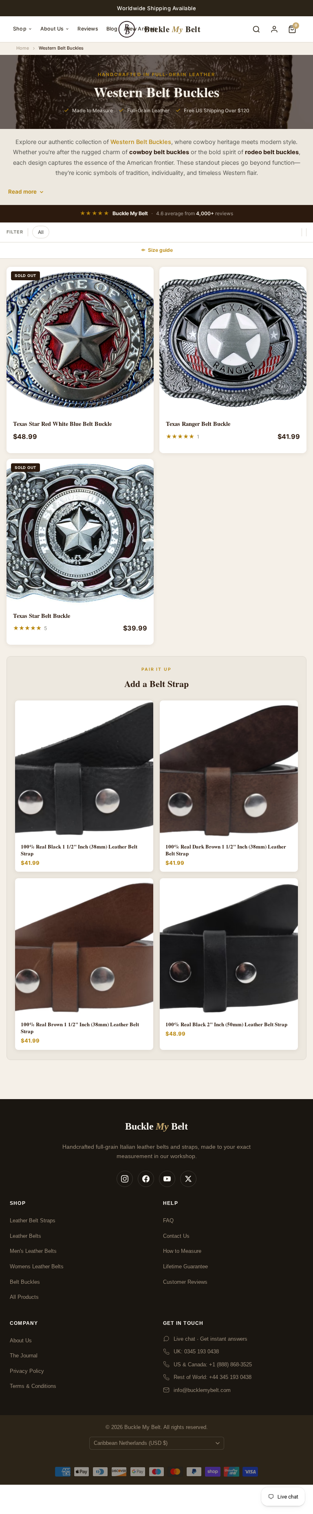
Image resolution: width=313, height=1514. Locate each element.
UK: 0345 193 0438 (196, 1351)
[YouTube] (167, 1179)
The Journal (23, 1356)
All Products (24, 1297)
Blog (112, 29)
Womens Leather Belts (37, 1266)
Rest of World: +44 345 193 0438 (212, 1377)
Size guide (160, 250)
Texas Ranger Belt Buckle (198, 424)
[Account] (274, 29)
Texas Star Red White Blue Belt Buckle (62, 424)
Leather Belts (25, 1236)
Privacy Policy (27, 1371)
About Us (52, 29)
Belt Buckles (25, 1282)
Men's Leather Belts (33, 1251)
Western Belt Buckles (140, 142)
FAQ (168, 1220)
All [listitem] (41, 232)
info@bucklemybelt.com (202, 1390)
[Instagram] (125, 1179)
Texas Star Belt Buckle (41, 616)
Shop (19, 29)
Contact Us (176, 1236)
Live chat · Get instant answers (210, 1339)
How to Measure (182, 1251)
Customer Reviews (185, 1282)
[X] (188, 1179)
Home (22, 48)
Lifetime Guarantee (185, 1266)
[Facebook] (146, 1179)
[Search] (256, 29)
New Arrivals (141, 29)
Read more (22, 191)
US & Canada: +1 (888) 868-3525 (213, 1364)
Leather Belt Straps (32, 1220)
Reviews (87, 29)
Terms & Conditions (33, 1386)
